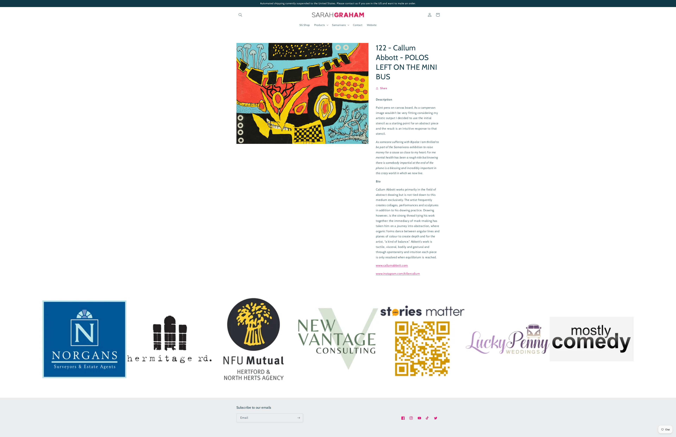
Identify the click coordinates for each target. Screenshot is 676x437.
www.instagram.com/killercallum (398, 273)
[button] (240, 15)
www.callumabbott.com (392, 265)
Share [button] (383, 88)
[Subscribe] (299, 418)
